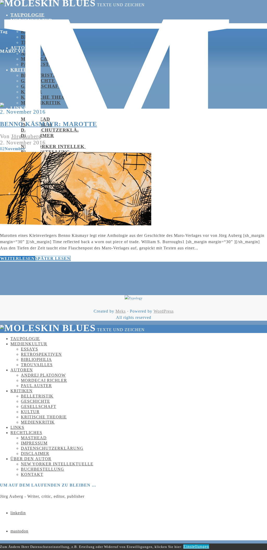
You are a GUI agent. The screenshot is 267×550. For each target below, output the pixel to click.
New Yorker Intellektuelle (63, 146)
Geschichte (38, 80)
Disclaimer (35, 453)
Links (18, 108)
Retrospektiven (44, 31)
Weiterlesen (17, 258)
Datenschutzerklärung (56, 130)
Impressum (34, 443)
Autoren (21, 370)
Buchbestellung (42, 469)
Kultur (31, 91)
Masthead (35, 119)
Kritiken (23, 69)
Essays (30, 25)
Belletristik (40, 75)
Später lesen (52, 258)
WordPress (164, 311)
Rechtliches (26, 432)
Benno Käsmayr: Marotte (48, 124)
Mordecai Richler (48, 58)
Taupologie (27, 14)
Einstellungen (196, 546)
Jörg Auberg (26, 136)
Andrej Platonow (47, 53)
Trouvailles (37, 364)
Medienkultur (31, 20)
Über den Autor (30, 459)
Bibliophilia (39, 36)
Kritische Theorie (44, 417)
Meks (121, 311)
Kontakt (32, 474)
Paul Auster (36, 385)
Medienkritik (41, 102)
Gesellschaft (41, 86)
